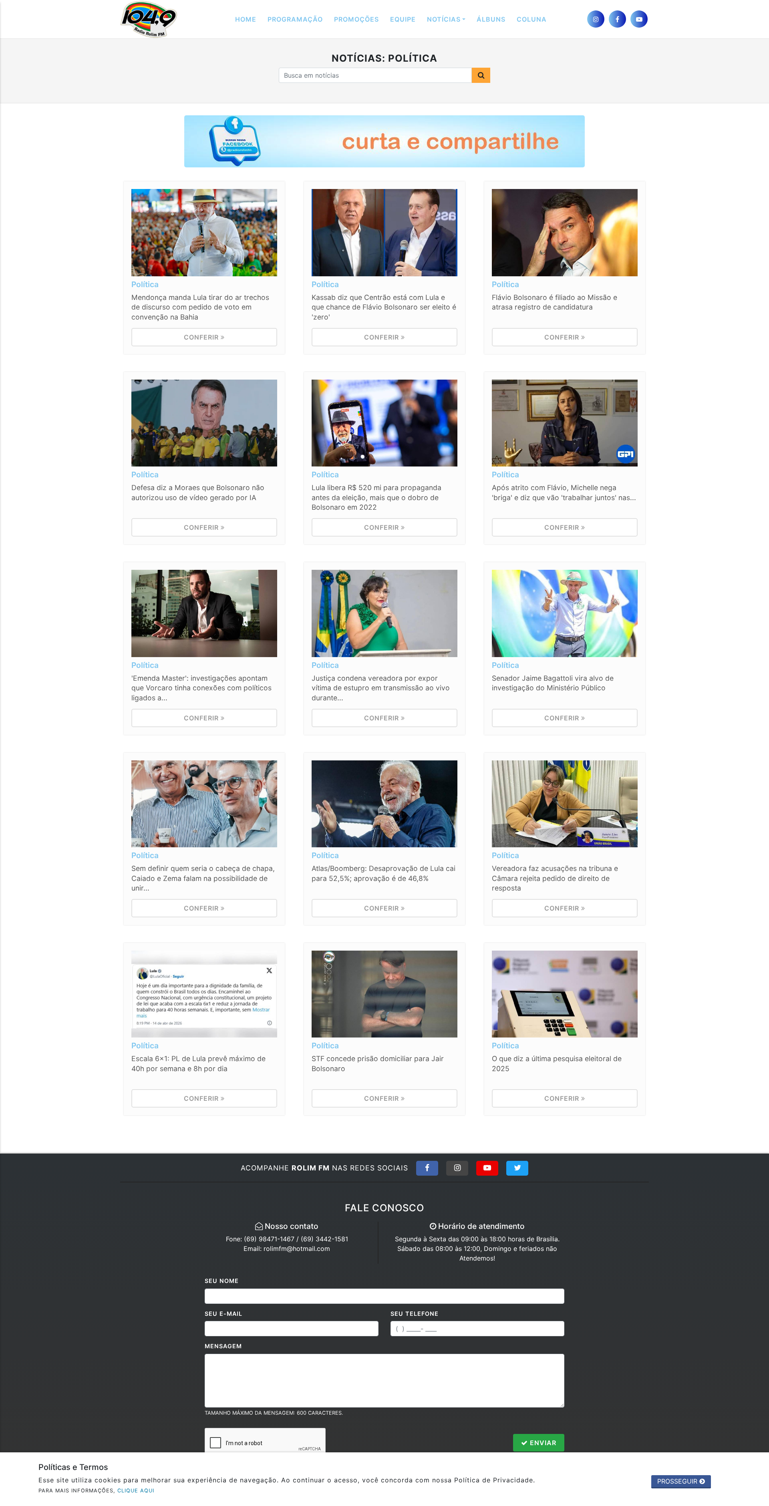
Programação (295, 19)
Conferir (202, 337)
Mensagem (223, 1346)
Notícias (444, 19)
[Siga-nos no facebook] (617, 19)
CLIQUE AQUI (135, 1491)
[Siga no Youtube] (487, 1168)
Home (245, 19)
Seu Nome (222, 1280)
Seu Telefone (415, 1313)
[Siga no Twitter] (517, 1168)
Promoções (356, 19)
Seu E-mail (223, 1313)
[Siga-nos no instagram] (595, 19)
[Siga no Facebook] (427, 1168)
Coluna (532, 19)
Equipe (403, 19)
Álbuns (491, 19)
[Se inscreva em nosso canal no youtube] (639, 19)
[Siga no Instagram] (457, 1168)
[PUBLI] (384, 141)
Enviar (542, 1443)
